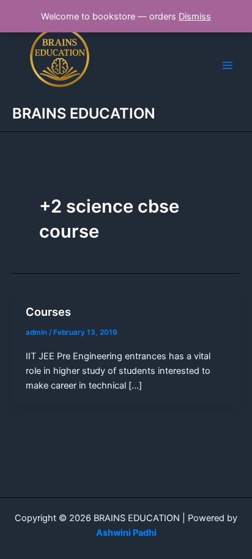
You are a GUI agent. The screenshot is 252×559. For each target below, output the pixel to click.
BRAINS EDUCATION (83, 113)
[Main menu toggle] (227, 65)
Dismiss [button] (195, 16)
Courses (48, 311)
